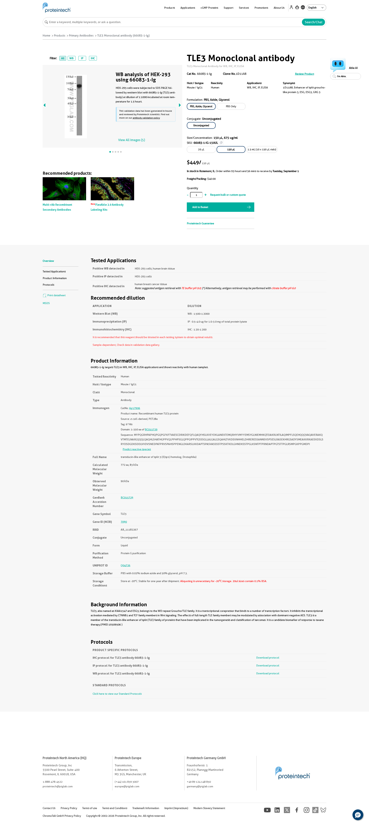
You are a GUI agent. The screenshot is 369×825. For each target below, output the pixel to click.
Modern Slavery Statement (209, 808)
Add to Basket (200, 207)
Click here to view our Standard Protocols (117, 693)
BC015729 (151, 429)
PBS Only (231, 106)
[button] (357, 814)
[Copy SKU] (221, 142)
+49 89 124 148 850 (199, 781)
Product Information (55, 278)
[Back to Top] (346, 815)
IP (82, 58)
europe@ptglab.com (127, 786)
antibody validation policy (146, 117)
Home (46, 35)
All (62, 58)
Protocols (48, 284)
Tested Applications (54, 271)
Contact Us (49, 808)
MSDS (46, 303)
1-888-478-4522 (52, 781)
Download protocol (267, 657)
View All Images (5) (131, 140)
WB (71, 58)
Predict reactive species (137, 449)
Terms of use (89, 808)
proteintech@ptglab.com (58, 786)
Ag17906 (134, 408)
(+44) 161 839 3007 (127, 781)
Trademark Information (145, 808)
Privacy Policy (69, 808)
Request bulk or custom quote (228, 194)
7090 (124, 521)
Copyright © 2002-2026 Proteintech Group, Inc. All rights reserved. (125, 815)
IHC (93, 58)
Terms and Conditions (114, 808)
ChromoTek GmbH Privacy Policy (62, 815)
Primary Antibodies (81, 35)
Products (59, 35)
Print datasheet (56, 295)
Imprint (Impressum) (176, 808)
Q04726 (125, 565)
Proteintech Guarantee (200, 223)
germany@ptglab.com (200, 786)
